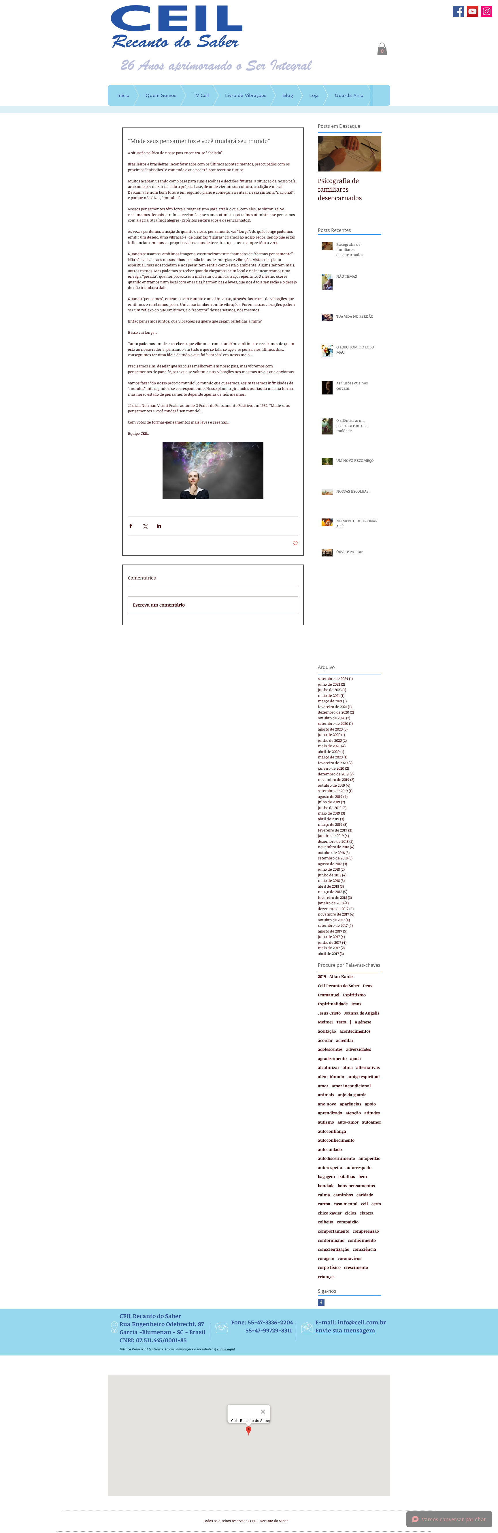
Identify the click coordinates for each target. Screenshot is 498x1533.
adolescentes (330, 1049)
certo (376, 1203)
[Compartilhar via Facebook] (130, 526)
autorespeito (330, 1167)
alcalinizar (328, 1067)
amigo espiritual (364, 1076)
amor (323, 1085)
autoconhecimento (336, 1140)
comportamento (333, 1231)
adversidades (358, 1049)
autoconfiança (332, 1131)
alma (348, 1067)
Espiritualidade (333, 1003)
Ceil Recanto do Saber (338, 985)
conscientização (333, 1249)
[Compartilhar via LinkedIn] (159, 526)
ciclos (350, 1213)
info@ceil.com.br (362, 1322)
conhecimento (362, 1240)
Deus (367, 985)
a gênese (363, 1022)
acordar (325, 1040)
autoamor (371, 1122)
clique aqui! (226, 1349)
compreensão (366, 1231)
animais (326, 1094)
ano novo (327, 1104)
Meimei (325, 1022)
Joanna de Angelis (362, 1013)
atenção (353, 1113)
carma (324, 1203)
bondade (326, 1185)
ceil (364, 1203)
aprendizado (330, 1113)
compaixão (348, 1222)
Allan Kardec (341, 976)
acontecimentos (355, 1031)
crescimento (356, 1267)
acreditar (344, 1040)
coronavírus (349, 1258)
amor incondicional (351, 1085)
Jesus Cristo (329, 1013)
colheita (325, 1222)
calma (324, 1195)
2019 (322, 976)
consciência (364, 1249)
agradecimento (332, 1058)
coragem (326, 1258)
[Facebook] (458, 11)
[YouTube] (472, 11)
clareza (366, 1213)
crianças (326, 1276)
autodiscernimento (336, 1158)
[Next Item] (372, 154)
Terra (341, 1022)
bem (363, 1176)
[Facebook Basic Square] (321, 1302)
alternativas (368, 1067)
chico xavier (330, 1213)
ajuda (355, 1058)
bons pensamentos (356, 1185)
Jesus (356, 1003)
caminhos (343, 1195)
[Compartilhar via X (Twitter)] (145, 526)
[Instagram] (486, 11)
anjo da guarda (352, 1094)
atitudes (372, 1113)
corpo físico (329, 1267)
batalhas (346, 1176)
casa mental (346, 1203)
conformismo (331, 1240)
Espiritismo (354, 995)
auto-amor (348, 1122)
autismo (326, 1122)
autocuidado (330, 1149)
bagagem (326, 1176)
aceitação (327, 1031)
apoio (370, 1104)
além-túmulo (331, 1076)
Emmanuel (328, 995)
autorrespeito (358, 1167)
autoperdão (369, 1158)
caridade (364, 1195)
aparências (350, 1104)
